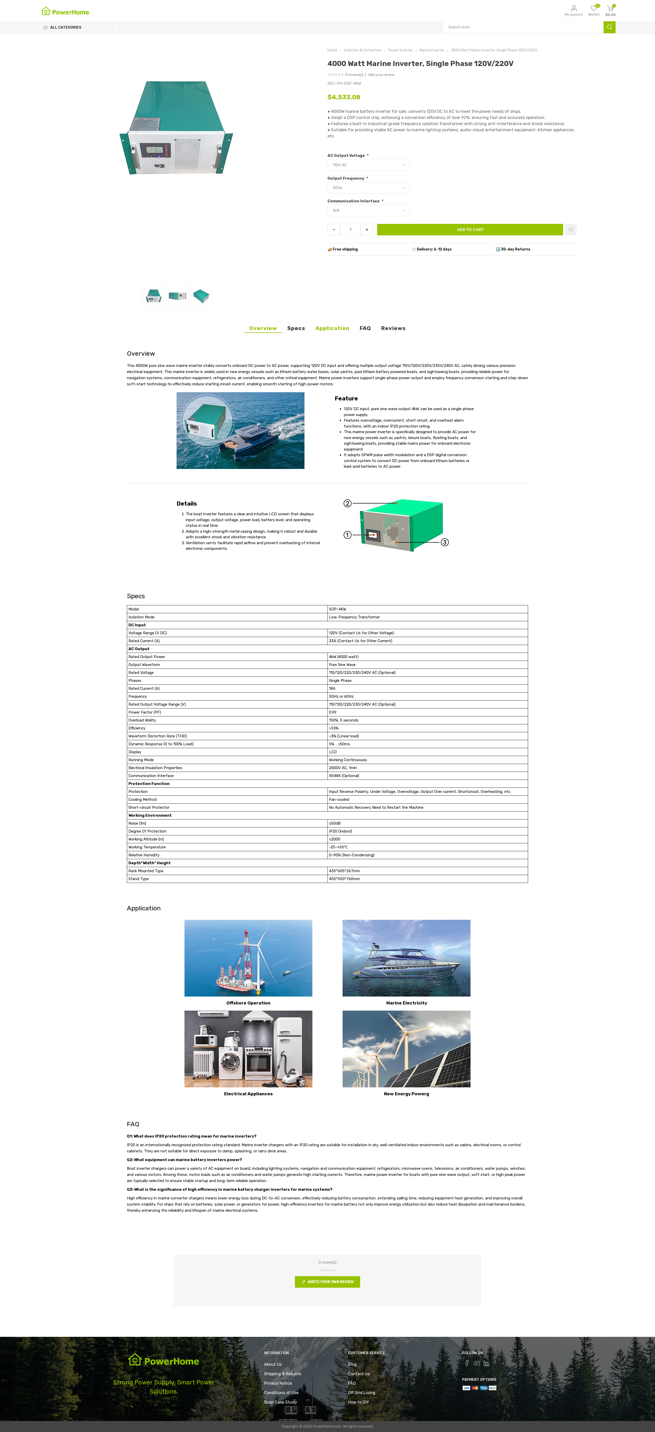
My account (574, 14)
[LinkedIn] (486, 1363)
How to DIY (358, 1402)
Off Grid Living (361, 1392)
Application (332, 328)
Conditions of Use (281, 1392)
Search (610, 27)
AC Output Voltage (347, 155)
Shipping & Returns (282, 1373)
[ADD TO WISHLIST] (571, 229)
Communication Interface (354, 201)
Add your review (381, 75)
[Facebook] (467, 1363)
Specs (296, 328)
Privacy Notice (278, 1383)
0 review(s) (354, 75)
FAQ (365, 328)
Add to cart (470, 229)
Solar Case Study (280, 1402)
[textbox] (523, 27)
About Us (273, 1364)
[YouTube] (477, 1363)
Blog (352, 1364)
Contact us (358, 1373)
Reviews (393, 328)
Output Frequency (346, 178)
